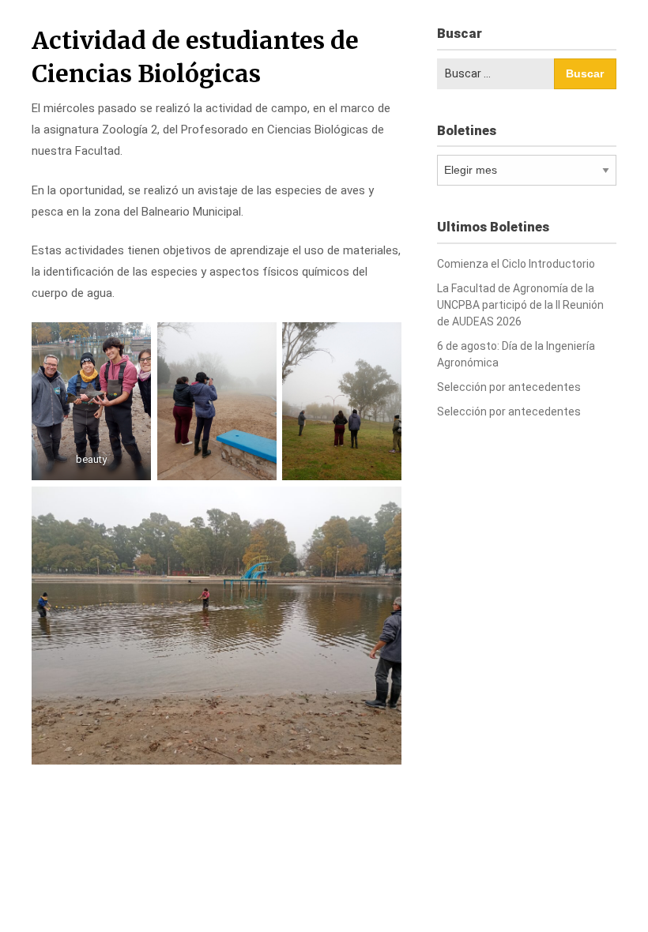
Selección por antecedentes (509, 387)
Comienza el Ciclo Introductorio (516, 263)
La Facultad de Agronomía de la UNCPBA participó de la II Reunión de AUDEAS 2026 (520, 305)
